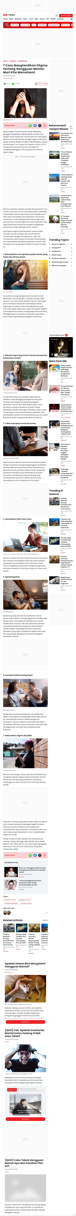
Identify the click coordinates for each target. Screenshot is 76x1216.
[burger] (71, 19)
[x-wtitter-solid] (39, 125)
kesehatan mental (19, 134)
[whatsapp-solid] (30, 125)
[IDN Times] (9, 15)
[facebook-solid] (35, 125)
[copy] (44, 125)
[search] (57, 15)
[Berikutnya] (48, 1036)
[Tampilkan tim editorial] (46, 912)
